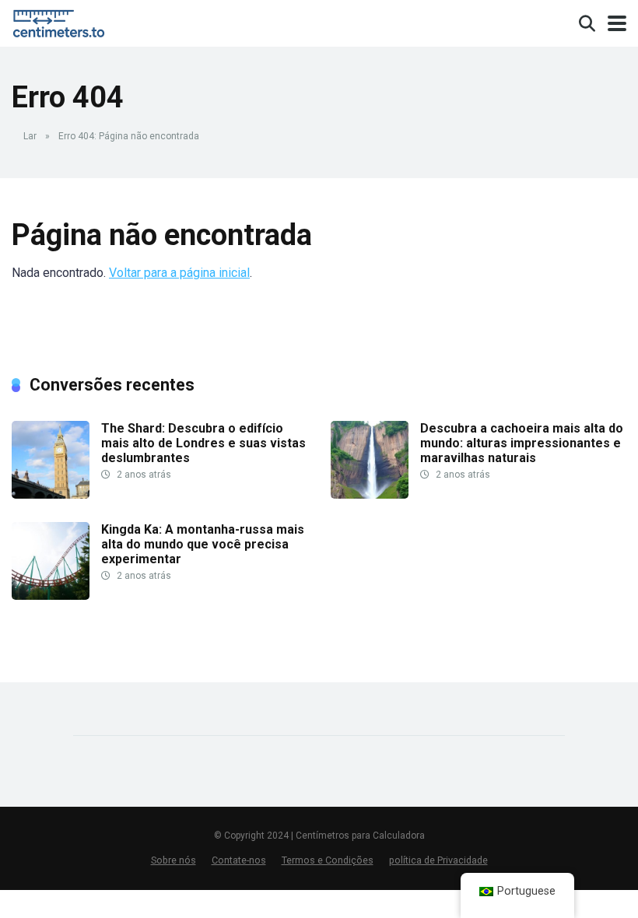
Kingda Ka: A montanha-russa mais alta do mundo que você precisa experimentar (202, 544)
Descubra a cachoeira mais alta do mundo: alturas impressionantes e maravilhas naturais (521, 443)
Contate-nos (239, 860)
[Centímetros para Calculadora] (61, 21)
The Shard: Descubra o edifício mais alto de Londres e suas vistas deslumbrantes (203, 443)
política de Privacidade (438, 860)
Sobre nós (173, 860)
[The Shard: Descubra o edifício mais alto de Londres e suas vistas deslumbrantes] (50, 494)
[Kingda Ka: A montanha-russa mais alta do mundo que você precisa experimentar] (50, 595)
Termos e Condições (327, 860)
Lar (30, 136)
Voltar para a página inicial (179, 272)
